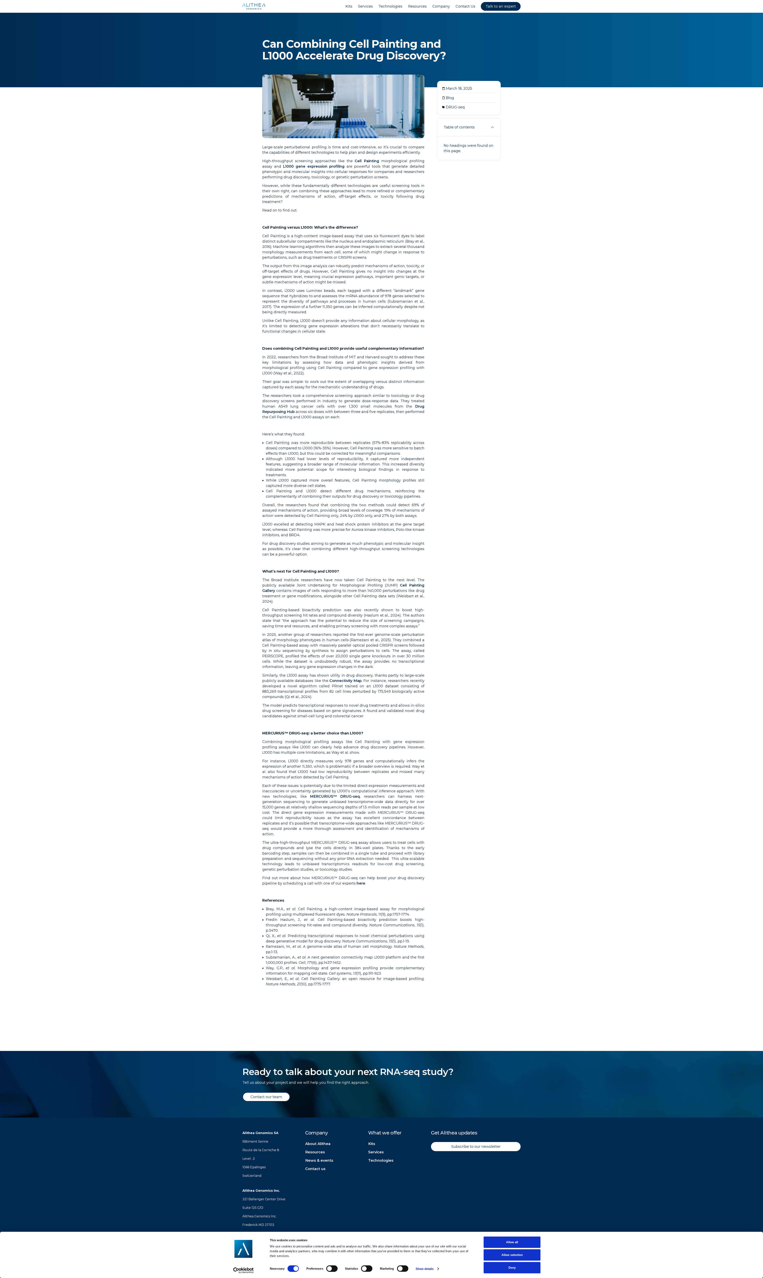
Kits (371, 1144)
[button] (492, 127)
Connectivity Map (345, 681)
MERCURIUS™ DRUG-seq (335, 796)
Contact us (315, 1169)
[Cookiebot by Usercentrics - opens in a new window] (243, 1270)
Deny (512, 1267)
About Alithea (317, 1144)
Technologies (380, 1160)
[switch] (332, 1268)
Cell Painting (366, 161)
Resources (315, 1152)
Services (376, 1152)
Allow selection (512, 1255)
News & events (319, 1160)
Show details (425, 1268)
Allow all (512, 1242)
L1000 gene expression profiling (314, 166)
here (361, 883)
